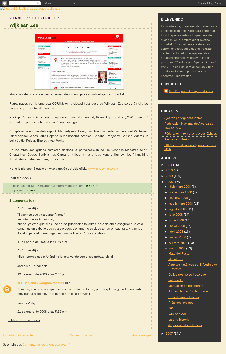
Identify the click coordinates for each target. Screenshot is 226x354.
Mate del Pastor (179, 253)
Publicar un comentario (24, 320)
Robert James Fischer (183, 297)
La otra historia (178, 319)
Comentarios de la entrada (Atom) (46, 344)
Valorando (175, 280)
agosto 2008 (178, 209)
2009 (170, 176)
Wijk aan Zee (23, 25)
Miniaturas (175, 259)
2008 (170, 181)
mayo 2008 (177, 226)
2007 (170, 333)
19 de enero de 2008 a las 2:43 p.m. (42, 274)
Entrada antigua (140, 335)
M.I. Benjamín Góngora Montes (40, 283)
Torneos (30, 190)
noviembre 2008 (181, 192)
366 (171, 308)
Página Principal (81, 335)
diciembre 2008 (180, 186)
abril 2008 (176, 231)
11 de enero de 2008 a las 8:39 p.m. (42, 242)
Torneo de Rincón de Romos (188, 291)
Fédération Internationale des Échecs (190, 133)
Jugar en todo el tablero (185, 325)
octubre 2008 (179, 198)
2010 (170, 170)
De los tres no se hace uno (187, 274)
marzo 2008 (178, 237)
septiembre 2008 (181, 203)
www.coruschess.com (103, 168)
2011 (169, 164)
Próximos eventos (180, 302)
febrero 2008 (178, 243)
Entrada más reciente (18, 335)
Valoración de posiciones (185, 285)
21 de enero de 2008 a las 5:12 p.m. (42, 311)
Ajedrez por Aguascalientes (183, 118)
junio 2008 (177, 220)
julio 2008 (176, 214)
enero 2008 (177, 248)
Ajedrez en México (177, 139)
